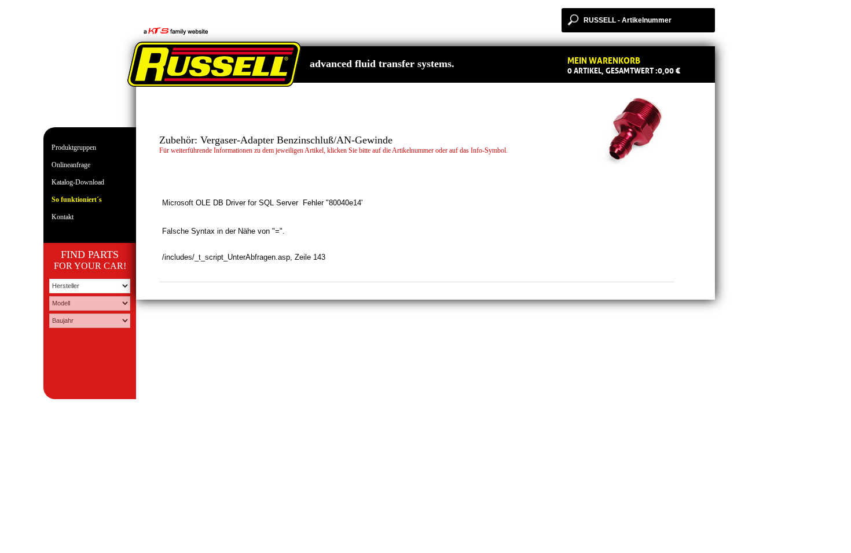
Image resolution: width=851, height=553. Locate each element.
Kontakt (63, 217)
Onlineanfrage (71, 165)
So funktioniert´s (77, 200)
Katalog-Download (78, 182)
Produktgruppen (74, 147)
